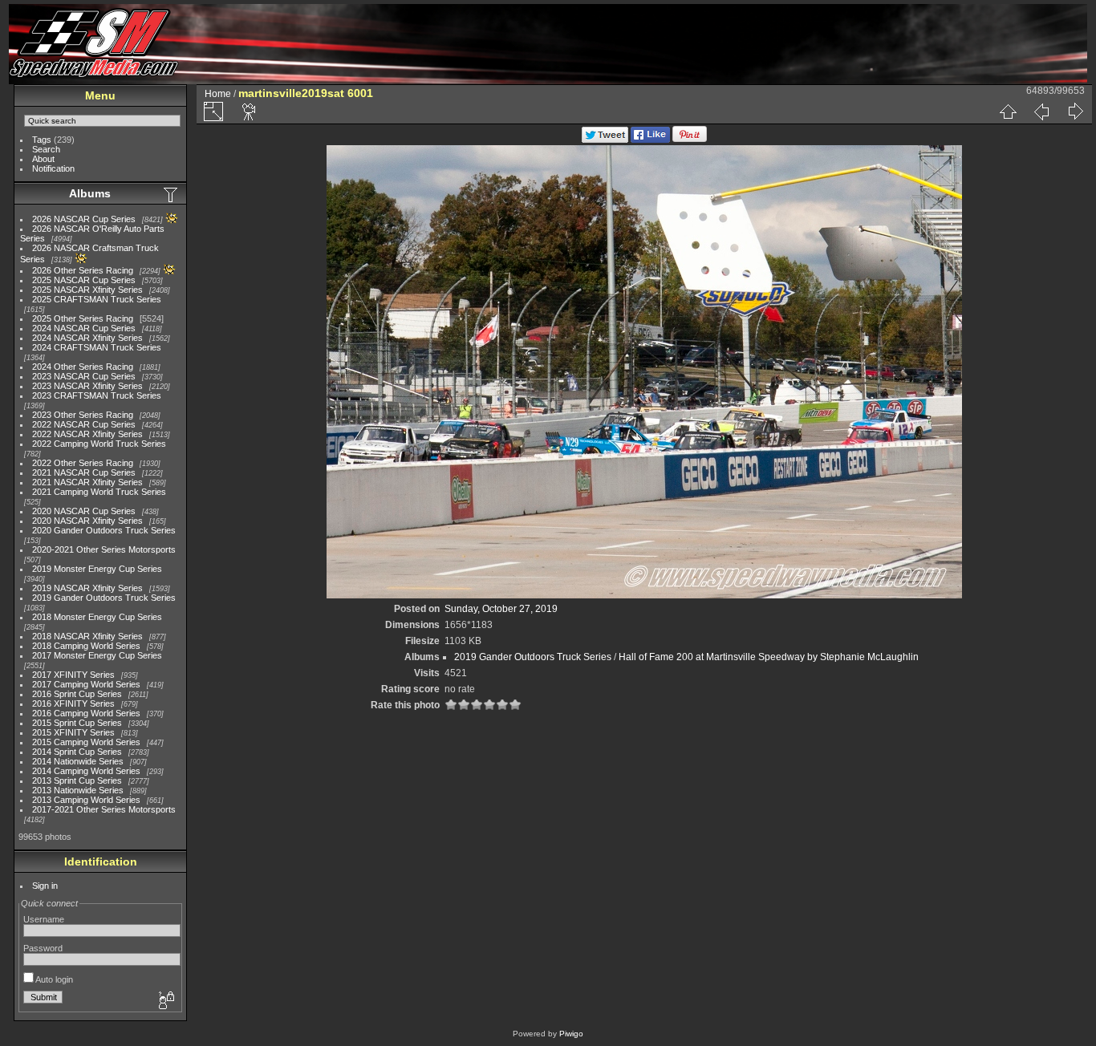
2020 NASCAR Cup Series (84, 511)
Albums (90, 193)
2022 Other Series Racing (82, 463)
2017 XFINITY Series (73, 674)
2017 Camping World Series (86, 684)
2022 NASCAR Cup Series (84, 424)
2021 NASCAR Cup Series (84, 472)
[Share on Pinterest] (689, 139)
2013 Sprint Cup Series (77, 780)
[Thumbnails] (1008, 111)
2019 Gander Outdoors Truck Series (104, 597)
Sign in (45, 885)
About (43, 159)
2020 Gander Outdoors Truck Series (104, 530)
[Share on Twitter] (605, 139)
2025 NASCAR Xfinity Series (87, 289)
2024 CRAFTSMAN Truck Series (96, 347)
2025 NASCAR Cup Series (84, 280)
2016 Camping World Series (86, 713)
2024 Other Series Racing (82, 366)
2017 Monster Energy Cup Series (97, 655)
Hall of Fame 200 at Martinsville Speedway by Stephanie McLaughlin (769, 657)
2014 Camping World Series (86, 771)
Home (218, 93)
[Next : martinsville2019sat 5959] (1075, 111)
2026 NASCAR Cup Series (84, 219)
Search (46, 149)
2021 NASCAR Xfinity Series (87, 482)
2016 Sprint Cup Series (77, 694)
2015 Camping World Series (86, 742)
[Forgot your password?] (165, 1001)
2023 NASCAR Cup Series (84, 376)
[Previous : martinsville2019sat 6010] (1041, 111)
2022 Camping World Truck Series (99, 443)
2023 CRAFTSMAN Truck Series (96, 395)
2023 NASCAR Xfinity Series (87, 386)
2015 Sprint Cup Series (77, 723)
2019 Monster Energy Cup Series (97, 569)
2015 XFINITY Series (73, 732)
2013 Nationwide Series (78, 790)
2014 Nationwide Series (78, 761)
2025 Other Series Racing (82, 318)
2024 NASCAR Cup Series (84, 328)
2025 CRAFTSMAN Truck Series (96, 299)
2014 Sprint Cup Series (77, 751)
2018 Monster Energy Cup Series (97, 617)
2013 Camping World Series (86, 800)
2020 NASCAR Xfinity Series (87, 520)
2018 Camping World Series (86, 646)
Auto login (53, 979)
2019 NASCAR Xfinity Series (87, 588)
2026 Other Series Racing (82, 270)
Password (43, 948)
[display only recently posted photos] (171, 194)
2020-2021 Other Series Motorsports (104, 549)
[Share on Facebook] (650, 139)
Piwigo (571, 1033)
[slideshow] (249, 111)
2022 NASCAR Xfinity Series (87, 434)
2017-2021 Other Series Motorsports (104, 809)
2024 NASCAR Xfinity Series (87, 338)
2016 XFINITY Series (73, 703)
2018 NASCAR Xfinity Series (87, 636)
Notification (53, 168)
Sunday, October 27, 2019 (501, 608)
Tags (41, 139)
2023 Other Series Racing (82, 415)
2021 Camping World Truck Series (99, 492)
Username (43, 919)
